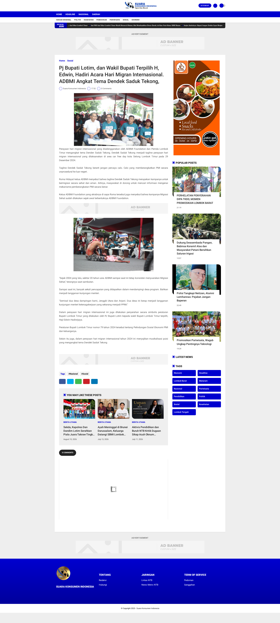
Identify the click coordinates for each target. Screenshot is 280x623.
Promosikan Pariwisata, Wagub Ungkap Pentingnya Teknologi (195, 342)
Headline (70, 14)
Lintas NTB (146, 580)
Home (59, 14)
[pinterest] (86, 381)
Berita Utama (70, 422)
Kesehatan (88, 20)
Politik (77, 20)
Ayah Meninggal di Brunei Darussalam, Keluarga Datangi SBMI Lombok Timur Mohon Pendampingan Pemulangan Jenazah (113, 431)
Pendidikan (101, 20)
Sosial (126, 20)
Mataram (203, 381)
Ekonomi (136, 20)
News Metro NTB (149, 584)
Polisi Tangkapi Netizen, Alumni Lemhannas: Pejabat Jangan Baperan (195, 297)
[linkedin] (94, 381)
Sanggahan (189, 584)
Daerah (96, 14)
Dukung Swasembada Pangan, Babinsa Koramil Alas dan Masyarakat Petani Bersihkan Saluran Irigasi (194, 248)
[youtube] (67, 5)
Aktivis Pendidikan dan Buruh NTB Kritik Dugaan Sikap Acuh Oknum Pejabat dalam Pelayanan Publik (147, 431)
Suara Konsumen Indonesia (147, 608)
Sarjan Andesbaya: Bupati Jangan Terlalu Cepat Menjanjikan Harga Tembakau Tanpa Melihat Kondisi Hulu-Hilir (204, 25)
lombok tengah (181, 412)
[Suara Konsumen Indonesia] (140, 10)
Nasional (84, 14)
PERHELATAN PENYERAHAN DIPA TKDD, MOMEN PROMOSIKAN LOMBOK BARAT (195, 199)
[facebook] (55, 5)
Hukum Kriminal (63, 20)
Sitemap (205, 6)
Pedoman (188, 580)
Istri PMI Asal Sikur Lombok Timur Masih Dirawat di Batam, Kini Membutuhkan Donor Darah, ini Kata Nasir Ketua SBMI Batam (116, 25)
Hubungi (103, 584)
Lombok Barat (180, 381)
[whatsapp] (78, 381)
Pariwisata (115, 20)
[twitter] (59, 5)
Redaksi (103, 580)
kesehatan (204, 404)
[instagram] (63, 5)
